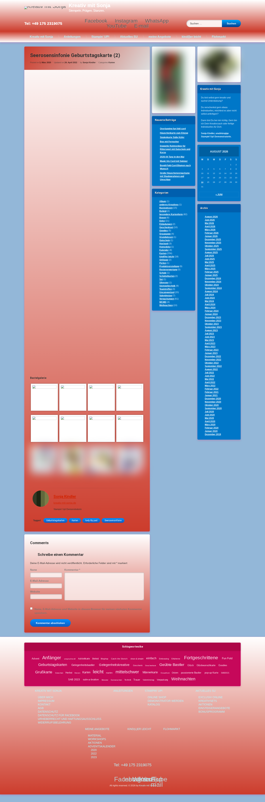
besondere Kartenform (171, 214)
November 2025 (213, 242)
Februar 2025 (211, 272)
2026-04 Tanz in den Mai (172, 157)
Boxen (162, 217)
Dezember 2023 (213, 317)
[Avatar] (41, 499)
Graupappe (165, 234)
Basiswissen (166, 208)
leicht (98, 671)
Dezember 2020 (213, 398)
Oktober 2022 (212, 363)
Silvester (164, 282)
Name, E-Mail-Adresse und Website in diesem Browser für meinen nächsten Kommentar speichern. (88, 611)
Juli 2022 (209, 372)
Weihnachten (166, 305)
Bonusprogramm (211, 711)
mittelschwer (127, 672)
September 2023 (213, 327)
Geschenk (138, 665)
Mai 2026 (209, 223)
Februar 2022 (211, 389)
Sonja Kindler (89, 62)
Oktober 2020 (212, 405)
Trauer (136, 679)
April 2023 (210, 343)
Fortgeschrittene (201, 657)
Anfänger (51, 657)
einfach (151, 658)
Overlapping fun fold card (173, 128)
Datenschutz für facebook (59, 715)
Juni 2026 (210, 220)
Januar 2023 (211, 353)
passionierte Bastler (191, 672)
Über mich (45, 697)
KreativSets (207, 700)
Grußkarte (43, 672)
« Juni (219, 194)
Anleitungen (72, 36)
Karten (112, 62)
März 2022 (210, 385)
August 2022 (211, 369)
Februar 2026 (211, 233)
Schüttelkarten (167, 276)
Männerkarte (150, 672)
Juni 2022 (210, 376)
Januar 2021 (211, 395)
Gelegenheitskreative (114, 665)
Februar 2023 (211, 350)
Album (162, 201)
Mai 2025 (209, 262)
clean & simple (137, 659)
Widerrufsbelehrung (54, 722)
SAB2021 (225, 673)
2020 (94, 749)
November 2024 (213, 281)
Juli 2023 (209, 333)
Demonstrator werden (166, 700)
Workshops (97, 739)
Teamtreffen (165, 289)
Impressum (46, 700)
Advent (35, 658)
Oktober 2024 (212, 285)
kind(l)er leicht (191, 36)
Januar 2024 (211, 314)
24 (202, 182)
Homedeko (165, 247)
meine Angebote (160, 36)
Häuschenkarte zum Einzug (174, 133)
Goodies (163, 230)
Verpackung (162, 679)
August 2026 (211, 216)
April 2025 (210, 265)
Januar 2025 (211, 275)
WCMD (162, 302)
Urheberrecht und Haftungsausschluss (69, 718)
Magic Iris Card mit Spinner (174, 161)
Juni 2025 (210, 259)
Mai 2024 (209, 301)
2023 (94, 757)
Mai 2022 (209, 379)
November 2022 (213, 359)
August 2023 (211, 330)
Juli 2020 (209, 411)
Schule (162, 273)
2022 (94, 753)
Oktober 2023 (212, 324)
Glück (190, 665)
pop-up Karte (211, 672)
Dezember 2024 (213, 278)
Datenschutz (48, 711)
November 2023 (213, 320)
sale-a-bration (91, 679)
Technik (127, 680)
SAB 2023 (74, 679)
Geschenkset (166, 227)
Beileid (162, 211)
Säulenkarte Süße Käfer (172, 137)
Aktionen (205, 704)
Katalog (154, 704)
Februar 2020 (211, 428)
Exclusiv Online (210, 697)
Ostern (175, 673)
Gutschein (164, 240)
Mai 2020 (209, 418)
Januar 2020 (211, 431)
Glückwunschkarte (206, 665)
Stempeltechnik (167, 286)
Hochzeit (163, 243)
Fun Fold (227, 658)
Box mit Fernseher (169, 141)
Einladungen (165, 224)
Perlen (162, 263)
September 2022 (213, 366)
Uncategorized (166, 292)
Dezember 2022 (213, 356)
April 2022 (210, 382)
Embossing (164, 659)
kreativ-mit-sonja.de (65, 502)
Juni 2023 (210, 337)
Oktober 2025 (212, 246)
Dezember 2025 (213, 239)
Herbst (68, 672)
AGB (41, 708)
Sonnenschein (116, 680)
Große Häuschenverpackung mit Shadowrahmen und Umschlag (175, 176)
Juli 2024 (209, 294)
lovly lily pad (91, 520)
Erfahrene (175, 659)
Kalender (164, 250)
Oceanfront (165, 673)
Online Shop (157, 697)
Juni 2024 (210, 298)
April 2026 (210, 226)
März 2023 (210, 346)
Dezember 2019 (213, 434)
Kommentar (72, 569)
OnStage (163, 260)
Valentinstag (165, 295)
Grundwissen (166, 237)
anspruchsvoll (69, 659)
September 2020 (213, 408)
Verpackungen (166, 299)
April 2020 (210, 421)
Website (35, 591)
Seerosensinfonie (113, 520)
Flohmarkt (219, 36)
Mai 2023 (209, 340)
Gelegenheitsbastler (83, 665)
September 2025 (213, 249)
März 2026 (210, 229)
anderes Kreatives (168, 204)
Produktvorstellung (169, 266)
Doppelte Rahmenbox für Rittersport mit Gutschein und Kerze (175, 149)
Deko (162, 221)
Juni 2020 (210, 415)
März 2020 (210, 424)
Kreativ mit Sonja (41, 36)
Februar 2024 (211, 311)
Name (33, 569)
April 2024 (210, 304)
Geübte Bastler (171, 665)
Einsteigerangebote (214, 708)
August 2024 (211, 291)
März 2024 (210, 307)
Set (161, 279)
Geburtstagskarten (55, 520)
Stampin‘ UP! (100, 36)
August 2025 (211, 252)
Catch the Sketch (119, 659)
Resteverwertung (168, 269)
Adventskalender (101, 746)
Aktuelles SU (129, 36)
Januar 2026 (211, 236)
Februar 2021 (211, 392)
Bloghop (104, 659)
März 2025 (210, 268)
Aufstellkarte (84, 658)
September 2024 (213, 288)
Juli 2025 (209, 255)
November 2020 (213, 402)
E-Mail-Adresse (39, 580)
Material (94, 735)
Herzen (77, 673)
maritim (109, 673)
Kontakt (44, 704)
